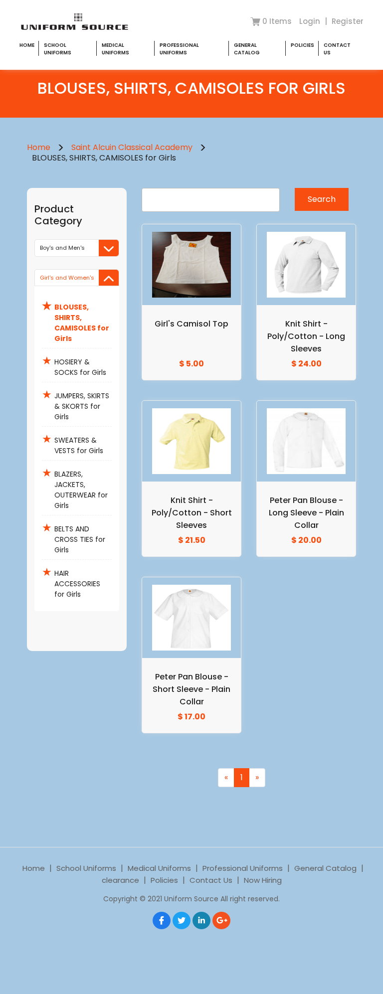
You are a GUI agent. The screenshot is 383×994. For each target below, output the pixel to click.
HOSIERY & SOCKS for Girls (74, 365)
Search (322, 199)
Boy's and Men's (62, 248)
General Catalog (247, 48)
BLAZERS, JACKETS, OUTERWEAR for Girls (75, 487)
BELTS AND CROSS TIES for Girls (73, 537)
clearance (120, 880)
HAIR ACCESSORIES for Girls (71, 581)
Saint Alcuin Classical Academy (131, 147)
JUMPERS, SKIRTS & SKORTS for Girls (75, 404)
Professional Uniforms (179, 48)
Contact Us (211, 880)
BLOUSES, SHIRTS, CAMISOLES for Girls (75, 320)
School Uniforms (57, 48)
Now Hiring (263, 880)
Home (26, 45)
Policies (302, 45)
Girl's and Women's (67, 278)
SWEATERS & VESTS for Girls (72, 443)
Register (348, 21)
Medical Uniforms (115, 48)
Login (310, 21)
